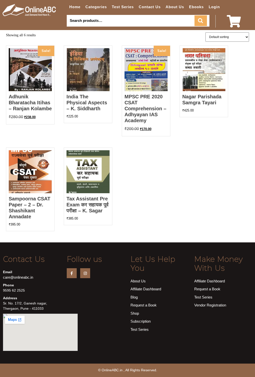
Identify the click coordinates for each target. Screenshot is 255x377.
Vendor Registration (210, 305)
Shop (134, 313)
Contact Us (150, 7)
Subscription (140, 321)
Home (74, 7)
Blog (134, 297)
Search (200, 20)
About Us (175, 7)
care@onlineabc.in (18, 277)
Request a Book (143, 305)
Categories (96, 7)
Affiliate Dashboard (145, 289)
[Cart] (234, 24)
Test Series (123, 7)
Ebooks (196, 7)
